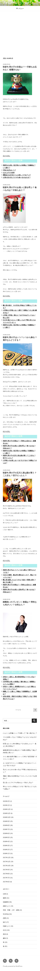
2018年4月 (6, 841)
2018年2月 (6, 849)
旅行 (4, 922)
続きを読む (6, 156)
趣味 (4, 938)
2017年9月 (6, 869)
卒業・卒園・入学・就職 (11, 910)
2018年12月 (6, 809)
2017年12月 (6, 857)
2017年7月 (6, 878)
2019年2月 (6, 801)
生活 (4, 930)
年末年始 (6, 914)
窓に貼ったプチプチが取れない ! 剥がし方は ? (18, 782)
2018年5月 (6, 837)
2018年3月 (6, 845)
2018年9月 (6, 821)
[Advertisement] (20, 32)
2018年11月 (6, 813)
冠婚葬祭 (6, 902)
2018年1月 (6, 853)
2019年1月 (6, 805)
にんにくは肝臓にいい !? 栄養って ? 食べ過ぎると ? (20, 733)
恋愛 (4, 918)
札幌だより (6, 926)
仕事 (4, 894)
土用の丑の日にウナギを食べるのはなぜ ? (16, 177)
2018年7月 (6, 829)
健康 (4, 898)
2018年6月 (6, 833)
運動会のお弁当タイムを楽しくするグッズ (17, 175)
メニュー (21, 8)
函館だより (6, 906)
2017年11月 (6, 861)
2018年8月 (6, 825)
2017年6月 (6, 882)
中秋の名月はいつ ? (9, 170)
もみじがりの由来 (9, 172)
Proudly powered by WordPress (12, 966)
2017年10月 (6, 865)
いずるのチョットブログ (16, 3)
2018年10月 (6, 817)
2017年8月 (6, 873)
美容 (4, 934)
